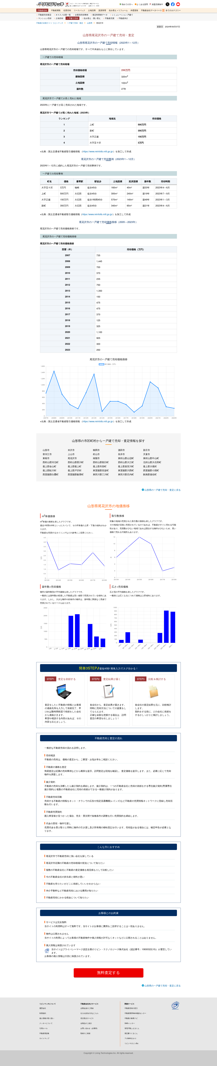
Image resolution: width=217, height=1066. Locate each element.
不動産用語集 (44, 1033)
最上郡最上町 (74, 466)
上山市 (71, 454)
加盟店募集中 (157, 4)
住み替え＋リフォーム (118, 10)
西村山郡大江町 (126, 462)
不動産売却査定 (44, 14)
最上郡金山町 (49, 466)
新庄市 (146, 450)
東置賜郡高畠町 (101, 470)
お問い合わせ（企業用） (89, 1028)
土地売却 (59, 18)
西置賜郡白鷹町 (51, 474)
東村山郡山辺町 (126, 458)
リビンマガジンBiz (131, 1043)
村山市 (96, 454)
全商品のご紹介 (86, 1023)
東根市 (46, 458)
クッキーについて (45, 1023)
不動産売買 (109, 18)
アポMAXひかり (130, 1038)
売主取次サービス (87, 1018)
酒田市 (121, 450)
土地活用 (92, 10)
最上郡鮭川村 (49, 470)
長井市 (121, 454)
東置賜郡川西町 (126, 470)
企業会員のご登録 (87, 1008)
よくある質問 (142, 4)
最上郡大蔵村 (150, 466)
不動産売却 (42, 10)
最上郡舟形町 (99, 466)
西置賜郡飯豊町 (76, 474)
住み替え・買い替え (92, 18)
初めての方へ (127, 4)
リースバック (79, 10)
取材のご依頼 (85, 1033)
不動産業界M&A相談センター (135, 1013)
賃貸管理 (102, 10)
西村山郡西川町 (76, 462)
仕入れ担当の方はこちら (89, 1013)
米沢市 (71, 450)
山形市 (46, 450)
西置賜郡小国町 (151, 470)
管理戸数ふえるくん (132, 1028)
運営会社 (42, 1008)
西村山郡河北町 (51, 462)
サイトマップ (44, 1038)
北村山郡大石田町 (152, 462)
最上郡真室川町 (126, 466)
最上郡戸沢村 (74, 470)
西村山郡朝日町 (101, 462)
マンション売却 (44, 18)
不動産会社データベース (151, 10)
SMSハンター (130, 1023)
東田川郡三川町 (101, 474)
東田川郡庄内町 (126, 474)
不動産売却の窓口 (131, 1008)
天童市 (146, 454)
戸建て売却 (73, 18)
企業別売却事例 (81, 14)
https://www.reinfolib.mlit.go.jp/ (98, 151)
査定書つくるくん (131, 1033)
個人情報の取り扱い (46, 1018)
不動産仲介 (123, 18)
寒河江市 (47, 454)
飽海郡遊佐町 (150, 474)
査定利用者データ (99, 14)
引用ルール (43, 1028)
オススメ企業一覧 (63, 14)
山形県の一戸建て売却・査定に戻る (163, 489)
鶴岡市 (96, 450)
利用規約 (42, 1013)
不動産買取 (56, 10)
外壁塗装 (134, 10)
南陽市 (96, 458)
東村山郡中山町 (151, 458)
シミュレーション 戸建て (122, 14)
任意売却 (67, 10)
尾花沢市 (72, 458)
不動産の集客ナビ (131, 1018)
